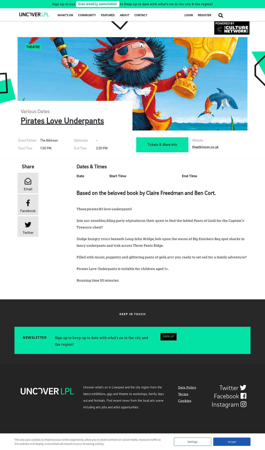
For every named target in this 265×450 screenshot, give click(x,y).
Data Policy (187, 387)
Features (108, 15)
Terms (183, 394)
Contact (140, 15)
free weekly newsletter (97, 4)
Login (188, 15)
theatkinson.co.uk (205, 147)
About (124, 15)
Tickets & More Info (162, 145)
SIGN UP (168, 336)
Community (87, 15)
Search (219, 15)
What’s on (65, 15)
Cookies (184, 401)
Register (204, 15)
